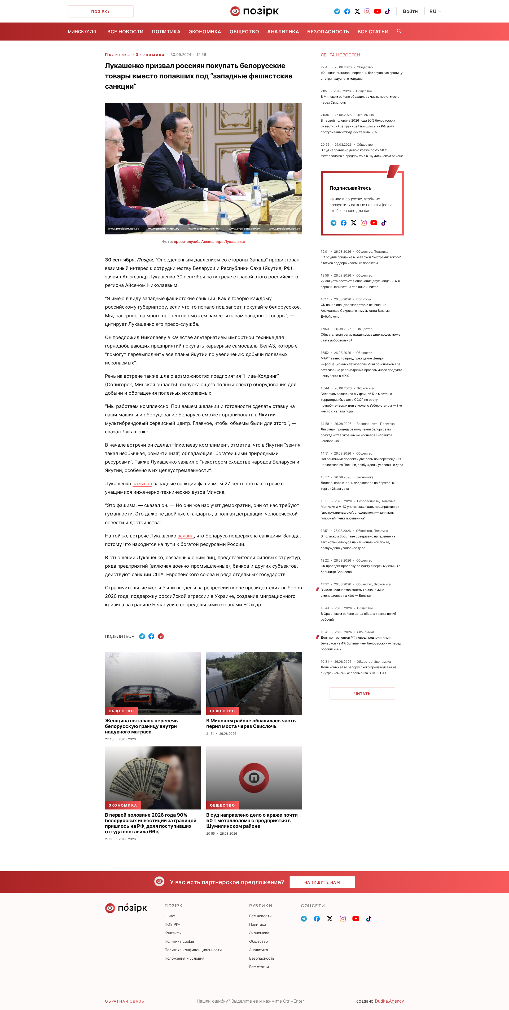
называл (142, 483)
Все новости (125, 31)
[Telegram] (142, 636)
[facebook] (347, 11)
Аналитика (283, 31)
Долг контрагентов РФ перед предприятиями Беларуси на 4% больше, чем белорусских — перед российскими (361, 643)
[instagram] (367, 11)
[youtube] (377, 11)
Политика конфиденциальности (193, 949)
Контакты (173, 933)
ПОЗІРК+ (172, 924)
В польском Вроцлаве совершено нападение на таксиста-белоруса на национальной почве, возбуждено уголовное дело (358, 542)
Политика (166, 31)
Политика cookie (179, 941)
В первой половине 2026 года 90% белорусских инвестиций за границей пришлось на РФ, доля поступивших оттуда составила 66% (358, 126)
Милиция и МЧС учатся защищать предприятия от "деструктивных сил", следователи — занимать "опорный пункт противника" (360, 512)
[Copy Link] (161, 636)
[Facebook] (151, 636)
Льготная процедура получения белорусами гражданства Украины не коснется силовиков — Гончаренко (358, 435)
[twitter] (357, 11)
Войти (410, 11)
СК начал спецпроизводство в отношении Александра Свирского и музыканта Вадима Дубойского (355, 310)
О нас (170, 916)
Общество (244, 31)
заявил (186, 536)
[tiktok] (388, 11)
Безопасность (328, 31)
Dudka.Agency (389, 1001)
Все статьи (373, 31)
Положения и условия (184, 958)
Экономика (205, 31)
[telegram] (337, 11)
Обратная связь (124, 1001)
